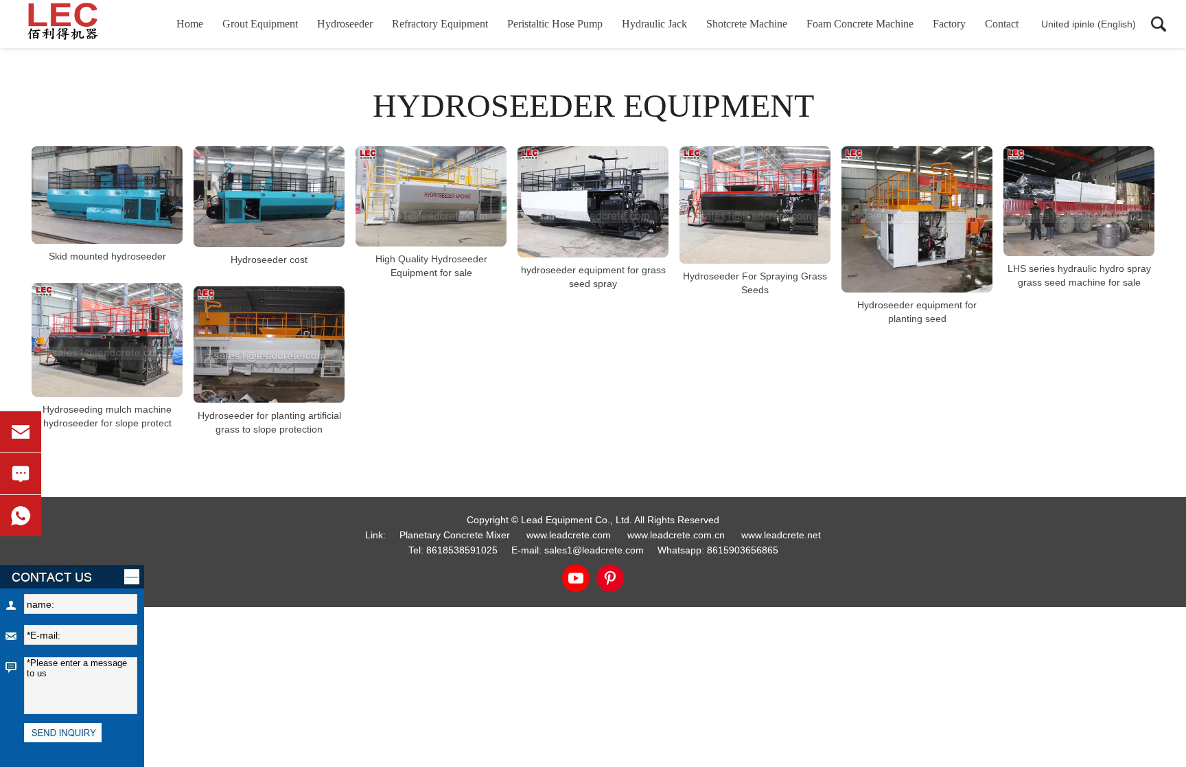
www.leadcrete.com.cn (676, 534)
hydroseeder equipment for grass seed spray (593, 276)
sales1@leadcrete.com (594, 550)
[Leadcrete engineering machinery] (85, 24)
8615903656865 (742, 550)
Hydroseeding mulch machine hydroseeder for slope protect (107, 416)
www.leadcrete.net (781, 534)
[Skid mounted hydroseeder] (107, 195)
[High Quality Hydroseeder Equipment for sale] (431, 196)
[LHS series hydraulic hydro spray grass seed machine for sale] (1078, 201)
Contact (1002, 24)
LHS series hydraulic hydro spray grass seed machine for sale (1079, 275)
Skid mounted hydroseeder (107, 256)
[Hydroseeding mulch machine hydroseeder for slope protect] (107, 340)
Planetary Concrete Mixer (454, 534)
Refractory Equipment (440, 24)
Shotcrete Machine (746, 24)
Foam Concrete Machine (860, 24)
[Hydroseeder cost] (269, 196)
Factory (949, 24)
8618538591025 (462, 550)
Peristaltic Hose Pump (555, 24)
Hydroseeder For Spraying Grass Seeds (755, 283)
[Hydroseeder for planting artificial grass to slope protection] (269, 344)
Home (189, 24)
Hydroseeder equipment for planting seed (917, 311)
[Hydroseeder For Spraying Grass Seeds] (754, 205)
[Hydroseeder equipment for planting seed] (916, 219)
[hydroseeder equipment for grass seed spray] (593, 201)
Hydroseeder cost (269, 259)
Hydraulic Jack (654, 24)
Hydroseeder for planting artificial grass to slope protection (269, 422)
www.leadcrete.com (568, 534)
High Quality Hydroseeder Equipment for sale (431, 265)
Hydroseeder (345, 24)
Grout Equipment (260, 24)
